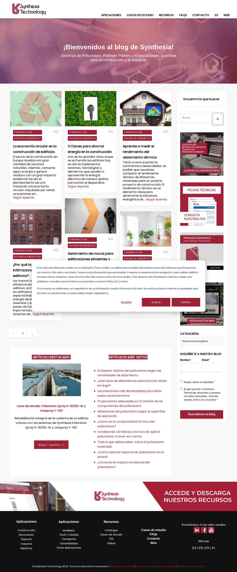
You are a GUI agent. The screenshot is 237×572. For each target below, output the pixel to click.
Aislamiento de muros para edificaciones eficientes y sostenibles (90, 259)
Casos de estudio (111, 534)
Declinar (186, 302)
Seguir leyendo (23, 197)
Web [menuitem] (226, 15)
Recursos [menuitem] (166, 15)
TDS (111, 539)
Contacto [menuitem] (200, 15)
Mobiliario (69, 530)
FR (207, 548)
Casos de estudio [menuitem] (140, 15)
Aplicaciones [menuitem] (111, 15)
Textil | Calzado (69, 535)
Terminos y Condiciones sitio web (156, 566)
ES (194, 548)
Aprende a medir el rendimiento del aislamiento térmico (140, 152)
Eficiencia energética (27, 138)
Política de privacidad (82, 281)
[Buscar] (217, 119)
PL (214, 548)
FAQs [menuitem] (183, 15)
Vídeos (111, 543)
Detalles (126, 302)
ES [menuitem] (216, 15)
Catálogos (111, 530)
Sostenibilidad (69, 543)
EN (201, 548)
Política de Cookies (117, 281)
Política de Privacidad (191, 566)
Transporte (69, 539)
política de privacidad (204, 399)
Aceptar (156, 302)
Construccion (23, 132)
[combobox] (196, 118)
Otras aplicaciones (69, 548)
